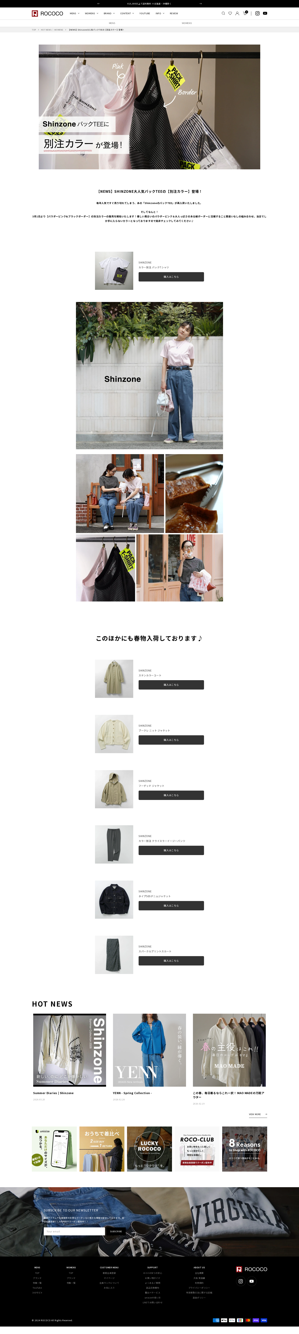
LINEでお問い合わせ (153, 1302)
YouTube (37, 1287)
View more (255, 1114)
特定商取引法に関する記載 (199, 1292)
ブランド (37, 1277)
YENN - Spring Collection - (132, 1093)
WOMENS (90, 13)
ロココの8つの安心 (152, 1272)
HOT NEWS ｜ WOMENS (52, 29)
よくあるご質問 (152, 1282)
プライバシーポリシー (199, 1287)
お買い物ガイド (152, 1277)
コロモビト (37, 1292)
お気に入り (109, 1287)
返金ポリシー (199, 1297)
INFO (158, 13)
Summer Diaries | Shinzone (53, 1093)
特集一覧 (37, 1282)
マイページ (109, 1277)
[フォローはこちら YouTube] (265, 13)
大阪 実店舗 (199, 1277)
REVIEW (174, 13)
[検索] (223, 13)
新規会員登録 (109, 1272)
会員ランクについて (109, 1282)
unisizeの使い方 (153, 1297)
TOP (34, 29)
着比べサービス (152, 1292)
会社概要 (199, 1272)
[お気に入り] (230, 13)
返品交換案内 (152, 1287)
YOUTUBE (144, 13)
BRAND (108, 13)
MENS (73, 13)
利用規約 (199, 1282)
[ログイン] (237, 13)
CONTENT (125, 13)
